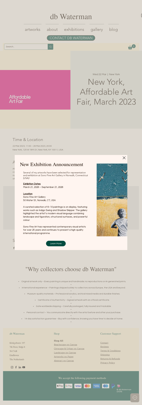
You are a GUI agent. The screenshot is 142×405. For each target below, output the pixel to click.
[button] (124, 157)
